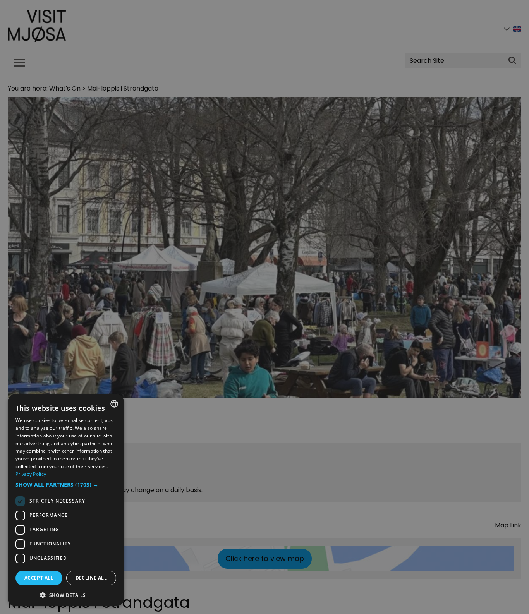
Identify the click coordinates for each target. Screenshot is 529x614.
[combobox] (114, 404)
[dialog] (66, 500)
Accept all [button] (38, 578)
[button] (65, 484)
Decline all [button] (91, 578)
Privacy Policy (30, 474)
